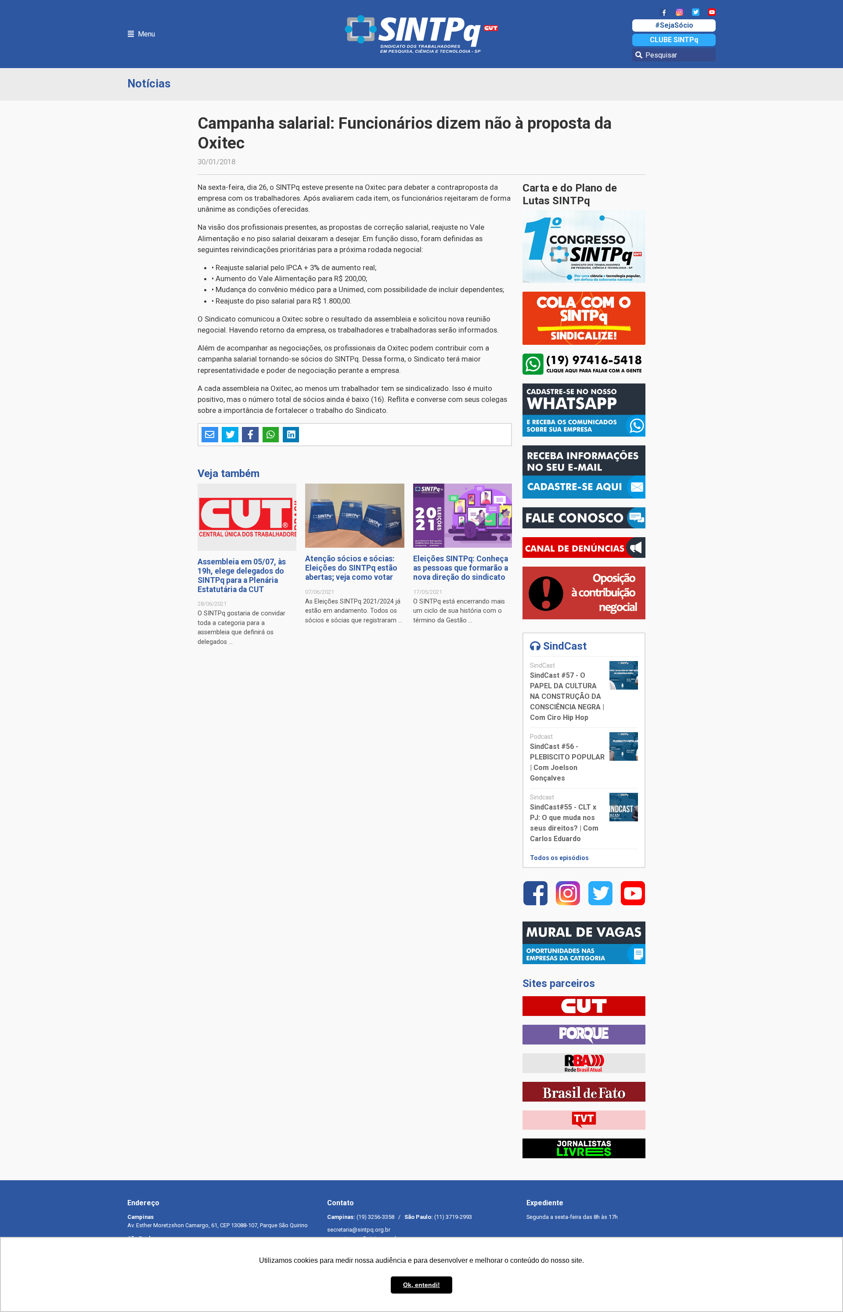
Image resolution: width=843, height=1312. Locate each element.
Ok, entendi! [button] (421, 1284)
